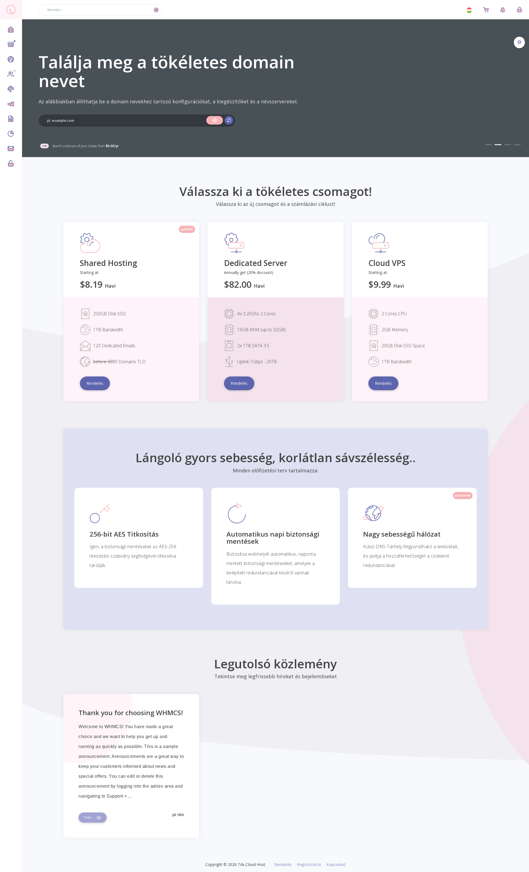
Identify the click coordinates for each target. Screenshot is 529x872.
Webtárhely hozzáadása (72, 125)
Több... (89, 817)
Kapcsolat (336, 864)
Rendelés (283, 864)
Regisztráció (309, 864)
